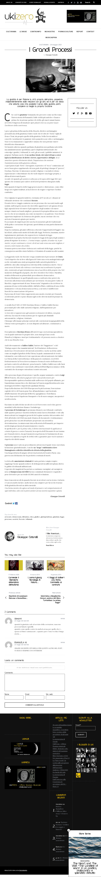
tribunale (29, 519)
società (15, 519)
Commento (9, 673)
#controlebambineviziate (62, 725)
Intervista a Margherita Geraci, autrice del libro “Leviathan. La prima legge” (50, 598)
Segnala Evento (49, 2)
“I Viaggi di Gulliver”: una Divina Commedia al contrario (56, 581)
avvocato (8, 517)
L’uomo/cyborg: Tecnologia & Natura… (35, 579)
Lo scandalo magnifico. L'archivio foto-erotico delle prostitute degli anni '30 (60, 732)
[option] (14, 573)
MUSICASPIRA (85, 861)
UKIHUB (8, 7)
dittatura (25, 517)
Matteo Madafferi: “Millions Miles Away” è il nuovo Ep (62, 811)
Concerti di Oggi (21, 2)
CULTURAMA (43, 45)
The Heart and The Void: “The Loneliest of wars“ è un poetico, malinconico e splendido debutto (85, 868)
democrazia (16, 517)
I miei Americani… (53, 533)
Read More (50, 545)
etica (32, 517)
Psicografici (23, 870)
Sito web (49, 694)
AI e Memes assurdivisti (60, 849)
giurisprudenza (46, 517)
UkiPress (61, 2)
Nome (7, 694)
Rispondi (63, 618)
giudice (37, 517)
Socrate (22, 519)
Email (27, 694)
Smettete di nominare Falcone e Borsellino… (18, 595)
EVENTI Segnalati (35, 2)
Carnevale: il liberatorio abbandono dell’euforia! (14, 581)
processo (8, 519)
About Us (9, 2)
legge (62, 517)
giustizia (56, 517)
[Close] (68, 830)
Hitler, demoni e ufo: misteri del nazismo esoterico (60, 751)
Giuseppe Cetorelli (51, 55)
